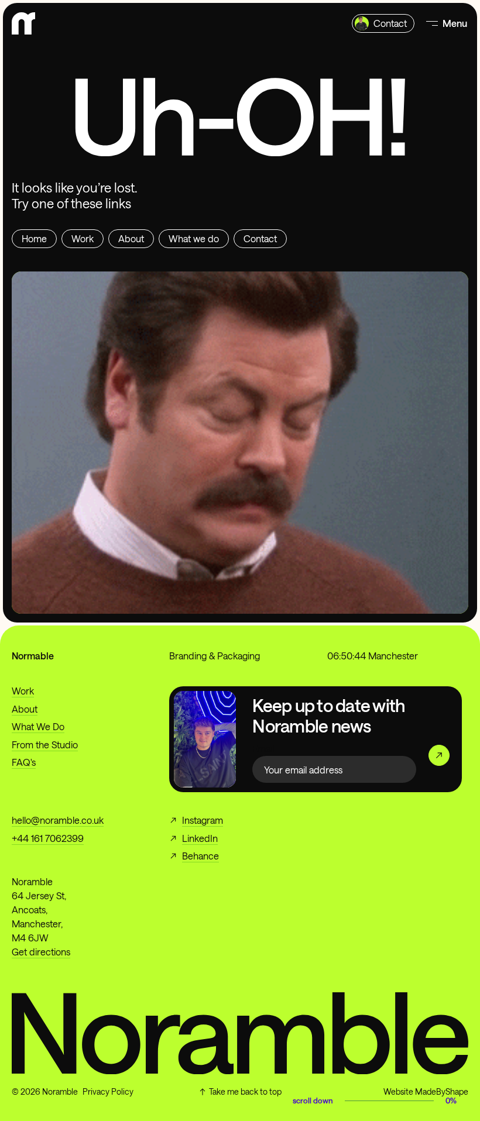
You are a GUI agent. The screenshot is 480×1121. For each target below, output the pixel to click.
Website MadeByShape (425, 1091)
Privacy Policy (108, 1091)
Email (263, 748)
